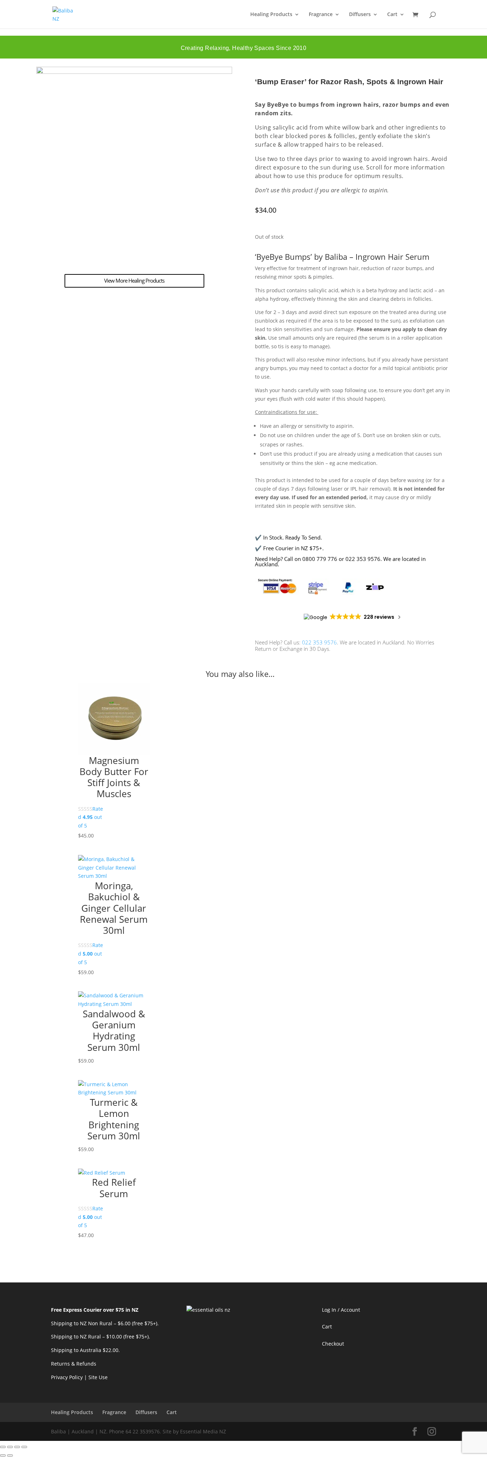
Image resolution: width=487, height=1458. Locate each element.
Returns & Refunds (73, 1363)
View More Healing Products (134, 280)
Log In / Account (341, 1309)
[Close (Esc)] (24, 1447)
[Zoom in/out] (3, 1447)
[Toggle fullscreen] (10, 1447)
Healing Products (271, 14)
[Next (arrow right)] (10, 1455)
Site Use (98, 1377)
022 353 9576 (319, 642)
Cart (392, 14)
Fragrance (321, 14)
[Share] (17, 1447)
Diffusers (360, 14)
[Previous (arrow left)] (3, 1455)
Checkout (333, 1343)
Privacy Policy (67, 1377)
